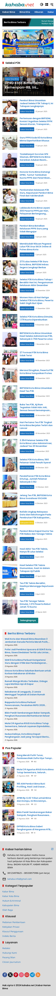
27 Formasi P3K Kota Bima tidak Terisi (34, 354)
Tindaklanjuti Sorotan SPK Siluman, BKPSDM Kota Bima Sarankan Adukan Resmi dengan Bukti (35, 158)
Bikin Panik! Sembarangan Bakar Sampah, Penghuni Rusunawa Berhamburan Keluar (27, 714)
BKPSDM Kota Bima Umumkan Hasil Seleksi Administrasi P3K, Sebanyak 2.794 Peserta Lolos (36, 336)
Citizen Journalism (11, 962)
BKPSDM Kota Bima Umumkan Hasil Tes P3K (36, 390)
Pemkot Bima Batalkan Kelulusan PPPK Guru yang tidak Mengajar (34, 228)
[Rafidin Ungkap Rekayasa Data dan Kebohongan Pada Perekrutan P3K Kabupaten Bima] (9, 517)
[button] (41, 4)
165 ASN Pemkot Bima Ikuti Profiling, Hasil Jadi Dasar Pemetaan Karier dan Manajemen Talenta (35, 785)
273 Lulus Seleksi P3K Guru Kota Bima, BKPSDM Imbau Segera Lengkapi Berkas (34, 264)
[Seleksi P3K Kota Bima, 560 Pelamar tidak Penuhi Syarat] (9, 464)
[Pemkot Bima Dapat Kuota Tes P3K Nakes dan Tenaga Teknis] (9, 535)
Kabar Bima (8, 891)
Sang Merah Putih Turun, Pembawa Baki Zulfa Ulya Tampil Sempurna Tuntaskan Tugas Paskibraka (34, 757)
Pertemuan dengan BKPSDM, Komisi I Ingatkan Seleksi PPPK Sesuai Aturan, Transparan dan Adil (36, 123)
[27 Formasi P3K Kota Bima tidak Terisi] (9, 357)
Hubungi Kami (9, 952)
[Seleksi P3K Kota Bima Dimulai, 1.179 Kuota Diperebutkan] (9, 321)
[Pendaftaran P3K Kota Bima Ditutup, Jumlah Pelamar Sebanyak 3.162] (9, 482)
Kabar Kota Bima (12, 79)
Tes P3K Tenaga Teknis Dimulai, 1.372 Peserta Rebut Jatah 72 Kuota (35, 604)
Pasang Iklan (8, 957)
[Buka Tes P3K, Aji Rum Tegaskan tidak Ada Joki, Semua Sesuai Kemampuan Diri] (9, 410)
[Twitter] (10, 974)
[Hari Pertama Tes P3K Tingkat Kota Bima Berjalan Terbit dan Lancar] (9, 428)
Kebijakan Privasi (10, 926)
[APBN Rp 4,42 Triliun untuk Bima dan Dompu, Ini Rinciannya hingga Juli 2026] (8, 801)
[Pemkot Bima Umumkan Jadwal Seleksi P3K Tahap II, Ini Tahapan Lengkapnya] (9, 106)
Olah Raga (7, 909)
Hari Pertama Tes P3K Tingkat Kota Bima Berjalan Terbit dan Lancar (36, 425)
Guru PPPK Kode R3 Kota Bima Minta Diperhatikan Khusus (36, 139)
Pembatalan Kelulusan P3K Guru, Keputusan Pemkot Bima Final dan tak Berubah (36, 192)
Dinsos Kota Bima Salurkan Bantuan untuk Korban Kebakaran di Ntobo (28, 672)
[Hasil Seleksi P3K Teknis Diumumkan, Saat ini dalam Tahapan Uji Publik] (9, 571)
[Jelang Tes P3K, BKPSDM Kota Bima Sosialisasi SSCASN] (9, 500)
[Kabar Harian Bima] (19, 4)
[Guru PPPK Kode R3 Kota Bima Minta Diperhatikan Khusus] (9, 142)
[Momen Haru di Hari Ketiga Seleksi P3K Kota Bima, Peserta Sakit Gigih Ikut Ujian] (9, 303)
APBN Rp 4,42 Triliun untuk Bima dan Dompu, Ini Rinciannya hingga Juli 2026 (34, 799)
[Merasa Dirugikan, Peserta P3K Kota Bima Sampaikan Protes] (9, 375)
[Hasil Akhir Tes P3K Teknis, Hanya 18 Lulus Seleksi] (9, 553)
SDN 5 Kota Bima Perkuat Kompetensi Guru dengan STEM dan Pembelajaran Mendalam (25, 661)
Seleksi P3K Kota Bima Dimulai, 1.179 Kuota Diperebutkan (36, 318)
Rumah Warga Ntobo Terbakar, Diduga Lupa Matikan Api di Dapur (26, 683)
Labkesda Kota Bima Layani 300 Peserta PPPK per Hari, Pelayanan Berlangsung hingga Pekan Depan (35, 212)
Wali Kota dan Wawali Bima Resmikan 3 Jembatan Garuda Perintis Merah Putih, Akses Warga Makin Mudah (26, 640)
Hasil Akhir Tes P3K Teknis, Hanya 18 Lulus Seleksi (34, 550)
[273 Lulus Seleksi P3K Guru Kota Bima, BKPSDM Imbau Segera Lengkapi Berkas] (9, 267)
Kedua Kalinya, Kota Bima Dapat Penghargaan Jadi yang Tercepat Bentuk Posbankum (27, 735)
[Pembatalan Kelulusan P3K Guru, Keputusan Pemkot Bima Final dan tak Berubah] (9, 196)
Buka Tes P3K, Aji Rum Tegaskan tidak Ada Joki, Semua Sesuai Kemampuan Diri (35, 409)
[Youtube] (26, 974)
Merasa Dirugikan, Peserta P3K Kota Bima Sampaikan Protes (36, 372)
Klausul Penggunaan (12, 931)
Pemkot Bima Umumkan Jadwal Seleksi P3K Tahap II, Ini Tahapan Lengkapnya (36, 103)
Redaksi (6, 948)
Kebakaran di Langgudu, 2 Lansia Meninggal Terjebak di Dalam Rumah (25, 693)
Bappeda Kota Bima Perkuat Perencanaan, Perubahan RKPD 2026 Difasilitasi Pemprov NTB (25, 704)
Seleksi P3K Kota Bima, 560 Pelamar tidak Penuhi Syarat (35, 461)
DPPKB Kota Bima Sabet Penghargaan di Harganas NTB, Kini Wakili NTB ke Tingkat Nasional (34, 828)
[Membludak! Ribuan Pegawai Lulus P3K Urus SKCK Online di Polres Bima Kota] (9, 249)
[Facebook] (4, 974)
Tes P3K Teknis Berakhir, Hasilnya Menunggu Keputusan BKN (37, 586)
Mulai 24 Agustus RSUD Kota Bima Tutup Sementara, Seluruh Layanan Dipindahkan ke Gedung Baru (28, 725)
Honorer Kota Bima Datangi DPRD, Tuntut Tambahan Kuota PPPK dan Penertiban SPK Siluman (35, 176)
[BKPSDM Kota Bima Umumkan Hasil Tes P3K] (9, 392)
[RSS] (38, 974)
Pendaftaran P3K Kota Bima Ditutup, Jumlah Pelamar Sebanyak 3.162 (35, 479)
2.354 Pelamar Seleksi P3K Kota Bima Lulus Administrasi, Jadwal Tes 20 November (36, 443)
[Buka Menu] (47, 4)
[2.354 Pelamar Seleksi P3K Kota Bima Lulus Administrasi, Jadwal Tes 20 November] (9, 446)
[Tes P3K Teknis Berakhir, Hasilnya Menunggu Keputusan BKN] (9, 589)
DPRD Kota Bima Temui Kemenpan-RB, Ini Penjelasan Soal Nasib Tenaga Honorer (24, 85)
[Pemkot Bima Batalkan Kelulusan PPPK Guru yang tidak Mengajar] (9, 231)
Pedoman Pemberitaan (13, 922)
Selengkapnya (28, 620)
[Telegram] (32, 974)
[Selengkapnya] (52, 849)
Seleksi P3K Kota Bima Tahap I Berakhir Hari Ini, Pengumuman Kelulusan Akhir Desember (36, 282)
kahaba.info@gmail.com (19, 878)
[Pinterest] (15, 974)
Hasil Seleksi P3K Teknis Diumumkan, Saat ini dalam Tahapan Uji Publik (35, 568)
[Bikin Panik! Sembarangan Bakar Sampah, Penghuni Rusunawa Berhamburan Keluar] (8, 815)
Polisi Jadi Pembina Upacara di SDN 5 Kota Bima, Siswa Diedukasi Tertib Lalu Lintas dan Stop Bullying (28, 651)
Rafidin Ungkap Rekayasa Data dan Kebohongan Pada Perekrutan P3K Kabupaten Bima (35, 516)
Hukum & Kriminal (11, 900)
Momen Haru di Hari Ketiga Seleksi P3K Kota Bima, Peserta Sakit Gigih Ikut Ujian (36, 300)
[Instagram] (21, 974)
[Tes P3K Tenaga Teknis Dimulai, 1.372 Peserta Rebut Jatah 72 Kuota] (9, 607)
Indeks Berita (9, 936)
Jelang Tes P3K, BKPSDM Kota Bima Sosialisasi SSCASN (36, 497)
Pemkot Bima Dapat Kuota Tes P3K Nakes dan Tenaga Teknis (36, 533)
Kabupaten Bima (26, 522)
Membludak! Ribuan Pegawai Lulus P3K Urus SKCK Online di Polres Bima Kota (35, 246)
